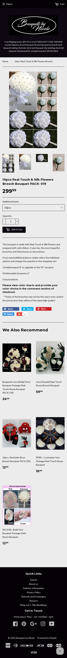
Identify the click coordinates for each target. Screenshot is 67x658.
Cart (62, 4)
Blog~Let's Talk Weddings (33, 605)
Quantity (7, 216)
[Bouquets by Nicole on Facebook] (15, 624)
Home (5, 61)
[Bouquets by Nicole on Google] (33, 624)
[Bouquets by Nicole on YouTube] (51, 624)
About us (33, 584)
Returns (33, 600)
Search (33, 579)
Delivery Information (33, 588)
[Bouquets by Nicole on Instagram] (42, 624)
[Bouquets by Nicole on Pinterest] (23, 624)
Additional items (10, 201)
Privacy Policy (33, 592)
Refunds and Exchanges (33, 596)
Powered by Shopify (47, 638)
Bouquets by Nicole (25, 638)
